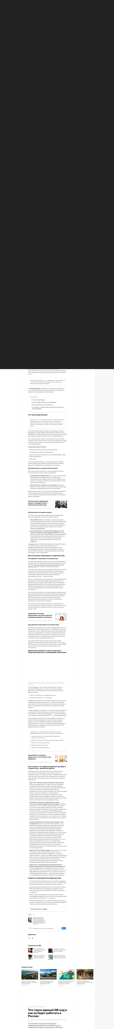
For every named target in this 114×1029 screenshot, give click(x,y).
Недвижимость (24, 985)
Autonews (42, 985)
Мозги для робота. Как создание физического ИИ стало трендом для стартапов (39, 950)
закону (35, 687)
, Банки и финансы (35, 762)
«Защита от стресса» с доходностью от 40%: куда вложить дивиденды (60, 950)
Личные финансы (32, 620)
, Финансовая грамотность (47, 508)
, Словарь (50, 762)
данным (32, 544)
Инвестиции (30, 508)
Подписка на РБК (34, 945)
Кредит (29, 762)
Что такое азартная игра (38, 399)
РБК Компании (61, 985)
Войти (63, 928)
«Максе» (45, 909)
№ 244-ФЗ (31, 432)
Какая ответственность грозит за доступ (42, 404)
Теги (34, 914)
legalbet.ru (33, 541)
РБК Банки (30, 1006)
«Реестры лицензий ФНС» (37, 528)
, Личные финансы (37, 508)
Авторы (30, 914)
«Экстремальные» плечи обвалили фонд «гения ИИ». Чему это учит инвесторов (60, 956)
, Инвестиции (38, 620)
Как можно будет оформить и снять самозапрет (44, 402)
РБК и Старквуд (79, 985)
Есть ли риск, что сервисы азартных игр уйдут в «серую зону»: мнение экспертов (48, 407)
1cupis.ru (50, 532)
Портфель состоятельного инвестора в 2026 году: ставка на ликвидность (39, 956)
